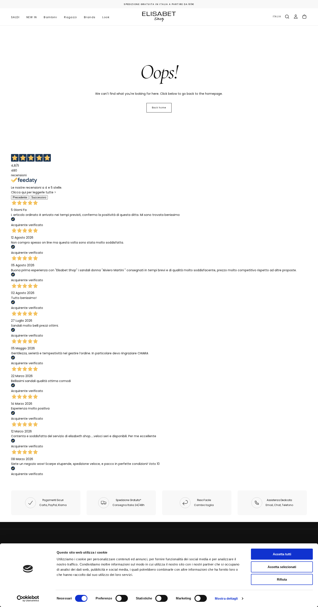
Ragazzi (70, 17)
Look (105, 17)
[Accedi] (295, 16)
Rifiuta (282, 579)
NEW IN (31, 17)
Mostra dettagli (226, 598)
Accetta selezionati (282, 567)
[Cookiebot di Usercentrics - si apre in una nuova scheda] (28, 598)
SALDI (15, 17)
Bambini (50, 17)
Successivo (38, 197)
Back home (159, 107)
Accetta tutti (282, 554)
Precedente (20, 197)
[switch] (122, 598)
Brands (89, 17)
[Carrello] (304, 16)
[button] (277, 16)
